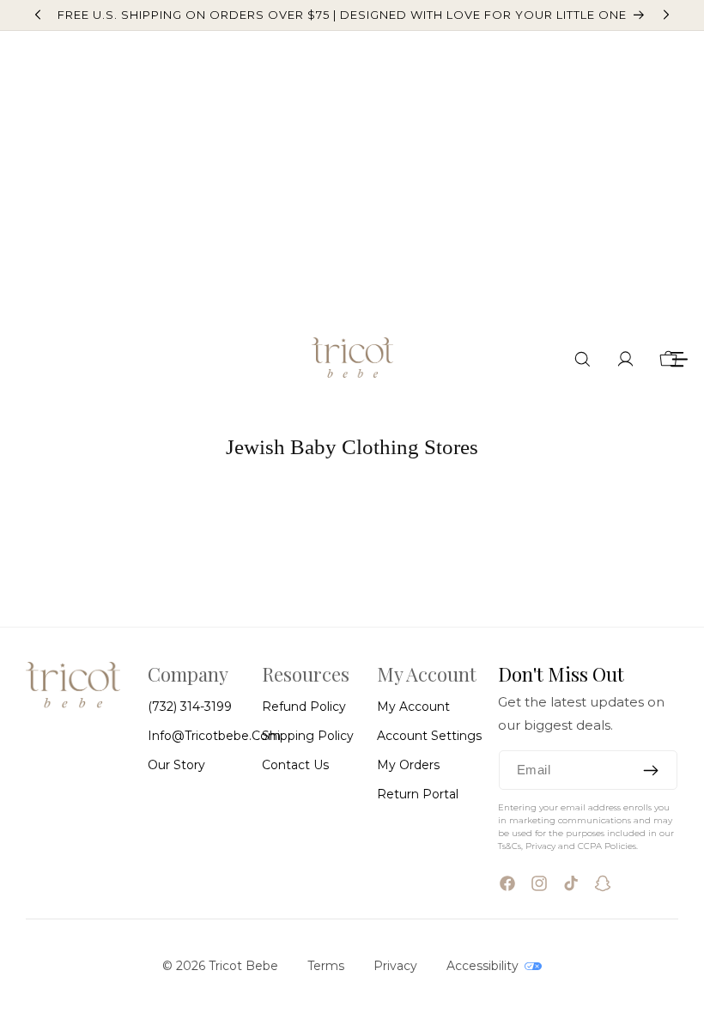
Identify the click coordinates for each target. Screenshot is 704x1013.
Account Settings (429, 735)
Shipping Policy (308, 735)
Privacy (395, 966)
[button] (582, 359)
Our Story (176, 765)
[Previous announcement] (38, 15)
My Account (413, 706)
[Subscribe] (651, 770)
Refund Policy (304, 706)
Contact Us (295, 765)
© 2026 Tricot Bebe (220, 966)
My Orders (408, 765)
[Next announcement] (666, 15)
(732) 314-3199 (190, 706)
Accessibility (484, 966)
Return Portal (417, 794)
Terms (325, 966)
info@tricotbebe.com (214, 735)
